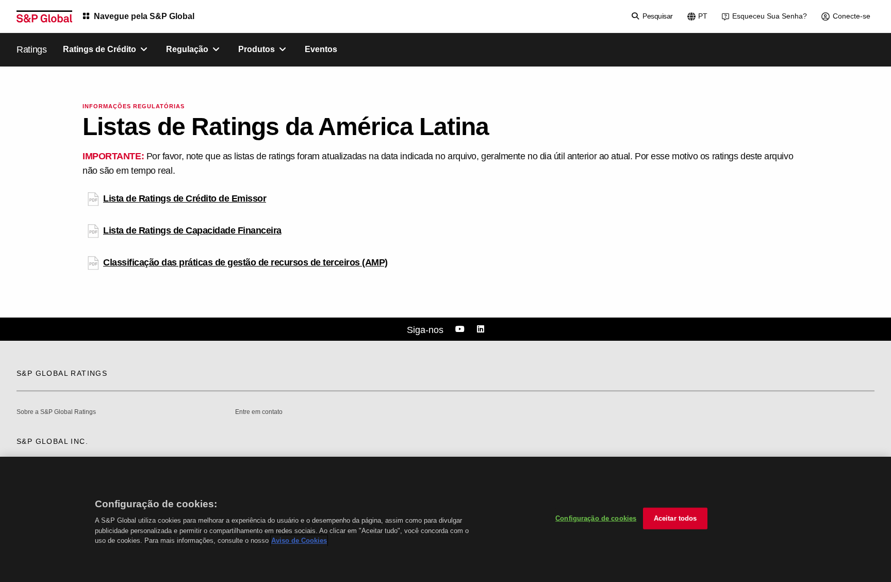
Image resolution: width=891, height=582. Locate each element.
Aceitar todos (675, 518)
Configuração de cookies (595, 518)
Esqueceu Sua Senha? (769, 16)
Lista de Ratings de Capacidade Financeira (192, 230)
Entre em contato (259, 412)
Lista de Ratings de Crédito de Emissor (184, 198)
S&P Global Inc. (52, 441)
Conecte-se (851, 16)
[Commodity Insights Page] (461, 329)
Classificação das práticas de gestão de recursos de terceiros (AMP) (245, 262)
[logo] (44, 16)
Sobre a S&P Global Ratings (56, 412)
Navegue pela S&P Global (144, 16)
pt (702, 16)
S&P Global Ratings (61, 373)
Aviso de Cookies (299, 540)
